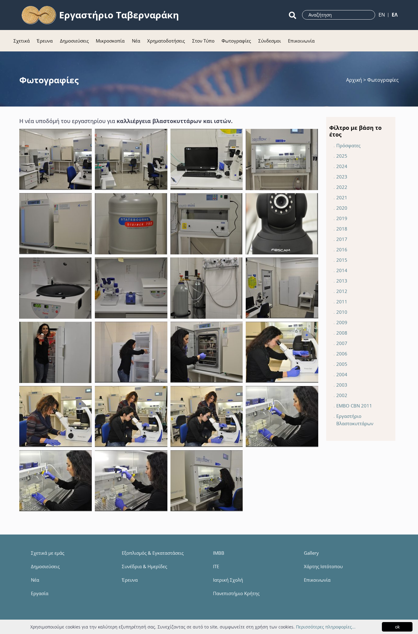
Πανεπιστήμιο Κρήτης (236, 593)
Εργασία (39, 593)
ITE (216, 566)
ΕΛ (394, 14)
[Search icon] (292, 15)
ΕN (382, 14)
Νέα (35, 580)
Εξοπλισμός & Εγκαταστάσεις (153, 553)
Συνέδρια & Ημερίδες (144, 566)
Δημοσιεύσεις (45, 566)
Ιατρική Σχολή (228, 580)
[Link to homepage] (39, 15)
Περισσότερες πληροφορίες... (326, 627)
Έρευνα (130, 580)
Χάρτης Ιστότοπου (323, 566)
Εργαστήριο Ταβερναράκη (119, 15)
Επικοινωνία (317, 580)
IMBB (218, 553)
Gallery (311, 553)
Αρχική (354, 80)
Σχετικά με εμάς (47, 553)
